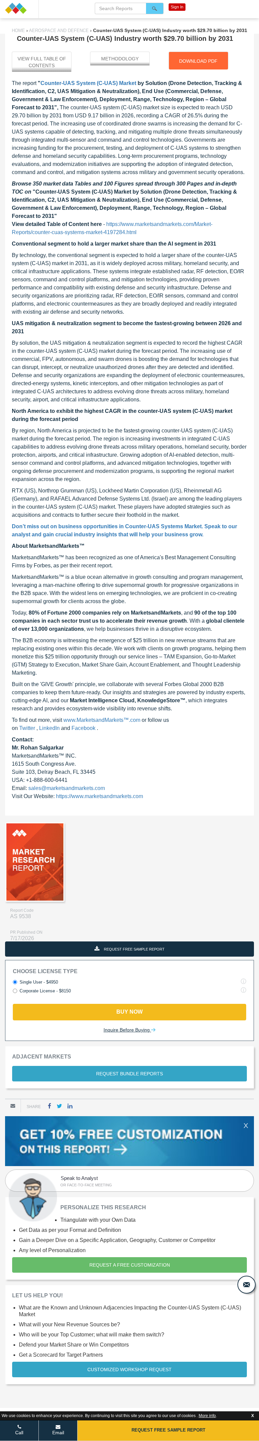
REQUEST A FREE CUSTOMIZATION (129, 1265)
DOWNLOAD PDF (198, 61)
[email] (246, 1284)
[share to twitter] (59, 1106)
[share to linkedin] (70, 1106)
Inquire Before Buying (127, 1030)
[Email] (13, 1105)
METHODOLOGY (120, 58)
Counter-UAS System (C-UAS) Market (88, 83)
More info (207, 1415)
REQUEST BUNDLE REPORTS (129, 1073)
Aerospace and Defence (59, 30)
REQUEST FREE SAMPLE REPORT (134, 949)
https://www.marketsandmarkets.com (99, 796)
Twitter (27, 728)
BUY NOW (129, 1012)
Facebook (84, 728)
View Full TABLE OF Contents (42, 62)
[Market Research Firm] (19, 8)
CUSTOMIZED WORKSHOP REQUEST (129, 1369)
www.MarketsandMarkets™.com (102, 720)
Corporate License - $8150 (45, 990)
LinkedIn (50, 728)
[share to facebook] (49, 1106)
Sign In (177, 7)
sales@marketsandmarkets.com (66, 788)
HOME (19, 30)
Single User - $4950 (39, 982)
